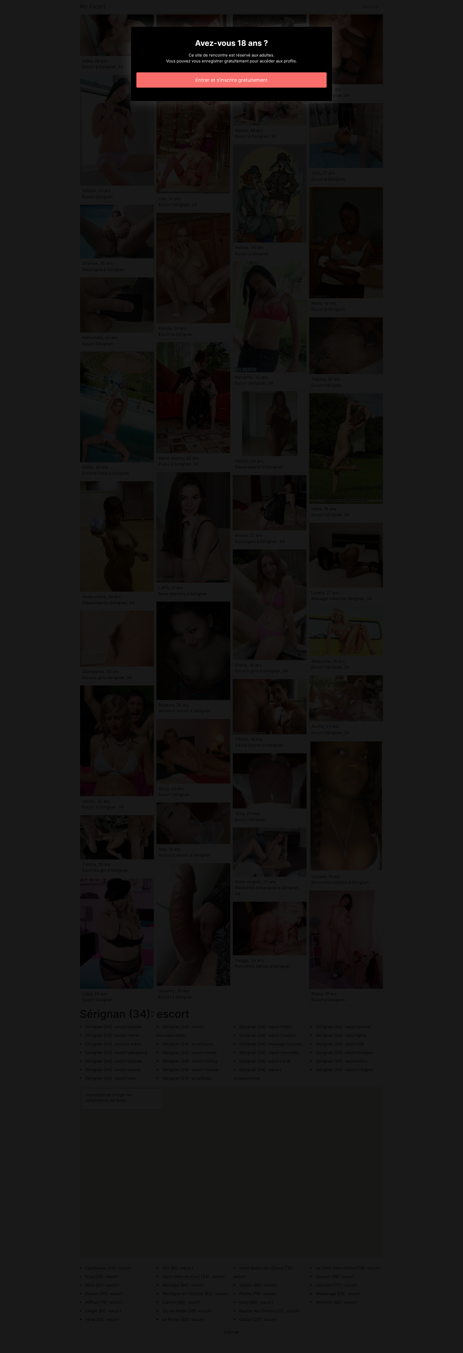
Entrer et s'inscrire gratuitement (231, 80)
